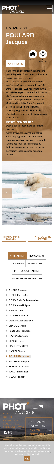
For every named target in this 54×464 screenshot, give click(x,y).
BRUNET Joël (16, 310)
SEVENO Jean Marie (19, 366)
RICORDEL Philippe (19, 361)
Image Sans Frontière (19, 330)
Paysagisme (35, 263)
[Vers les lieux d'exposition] (43, 54)
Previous (7, 193)
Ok (27, 458)
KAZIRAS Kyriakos (18, 335)
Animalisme (15, 63)
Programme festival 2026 (37, 428)
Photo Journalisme (27, 270)
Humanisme (36, 255)
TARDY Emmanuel (18, 371)
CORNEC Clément (18, 315)
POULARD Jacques (20, 356)
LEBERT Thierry (17, 340)
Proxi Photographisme (27, 278)
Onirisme (18, 263)
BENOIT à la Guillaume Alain (24, 300)
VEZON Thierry (17, 376)
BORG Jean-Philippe (19, 305)
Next (47, 193)
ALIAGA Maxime (18, 289)
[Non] (50, 452)
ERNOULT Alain (17, 325)
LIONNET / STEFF (18, 346)
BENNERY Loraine (18, 295)
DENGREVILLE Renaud (21, 320)
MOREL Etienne (17, 351)
